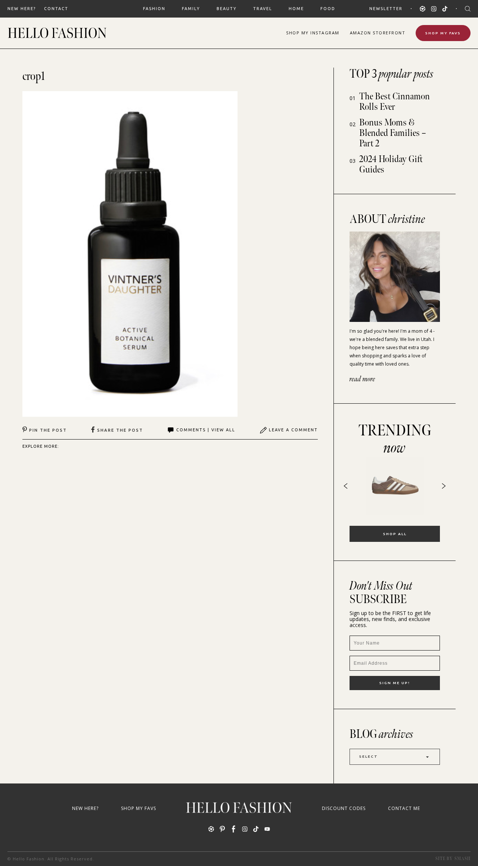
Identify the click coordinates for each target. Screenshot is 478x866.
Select (368, 756)
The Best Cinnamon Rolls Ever (394, 102)
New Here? (21, 8)
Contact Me (404, 808)
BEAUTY (227, 8)
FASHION (154, 8)
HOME (296, 8)
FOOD (327, 8)
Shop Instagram (312, 32)
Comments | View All (205, 430)
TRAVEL (262, 8)
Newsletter (386, 8)
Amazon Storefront (378, 32)
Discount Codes (344, 808)
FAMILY (191, 8)
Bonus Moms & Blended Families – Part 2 (392, 133)
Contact (56, 8)
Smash (462, 859)
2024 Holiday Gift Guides (391, 164)
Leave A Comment (293, 430)
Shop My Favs (443, 33)
